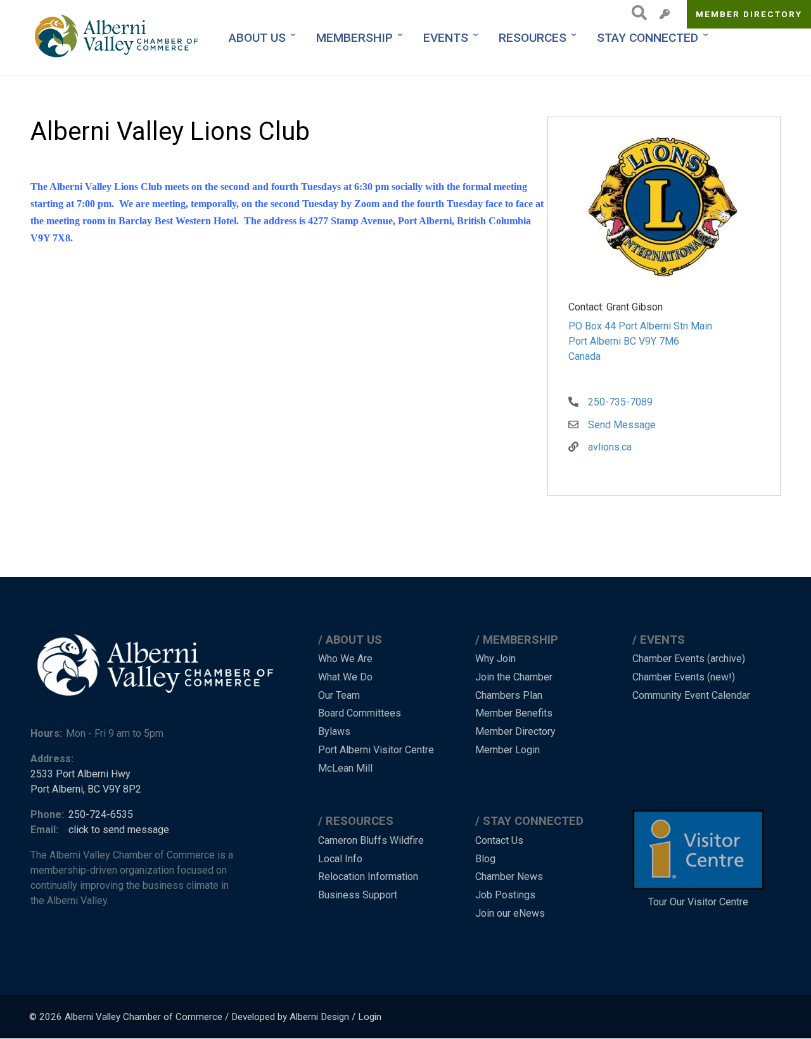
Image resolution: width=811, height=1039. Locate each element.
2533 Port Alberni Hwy (80, 774)
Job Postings (505, 895)
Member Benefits (513, 713)
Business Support (357, 895)
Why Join (495, 659)
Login (369, 1017)
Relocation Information (368, 876)
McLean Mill (345, 768)
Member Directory (749, 14)
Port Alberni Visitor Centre (376, 750)
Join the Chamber (513, 677)
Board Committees (359, 713)
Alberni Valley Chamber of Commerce (143, 1017)
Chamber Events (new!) (683, 677)
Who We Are (345, 659)
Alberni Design (319, 1017)
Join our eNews (510, 913)
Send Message (622, 425)
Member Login (507, 750)
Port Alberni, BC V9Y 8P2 (85, 789)
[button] (663, 210)
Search (636, 12)
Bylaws (334, 731)
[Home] (117, 37)
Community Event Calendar (691, 695)
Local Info (340, 859)
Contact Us (499, 840)
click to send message (118, 830)
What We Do (345, 677)
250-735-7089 (620, 402)
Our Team (339, 695)
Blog (485, 859)
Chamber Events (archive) (688, 659)
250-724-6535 (100, 814)
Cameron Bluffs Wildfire (371, 840)
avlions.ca (610, 447)
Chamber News (509, 876)
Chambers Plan (508, 695)
